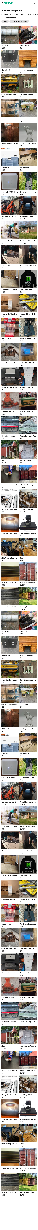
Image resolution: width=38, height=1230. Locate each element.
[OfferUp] (8, 3)
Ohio (3, 7)
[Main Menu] (2, 3)
